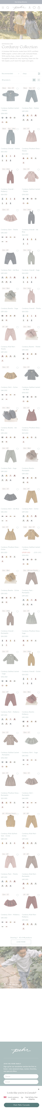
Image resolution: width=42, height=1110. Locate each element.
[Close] (39, 1089)
